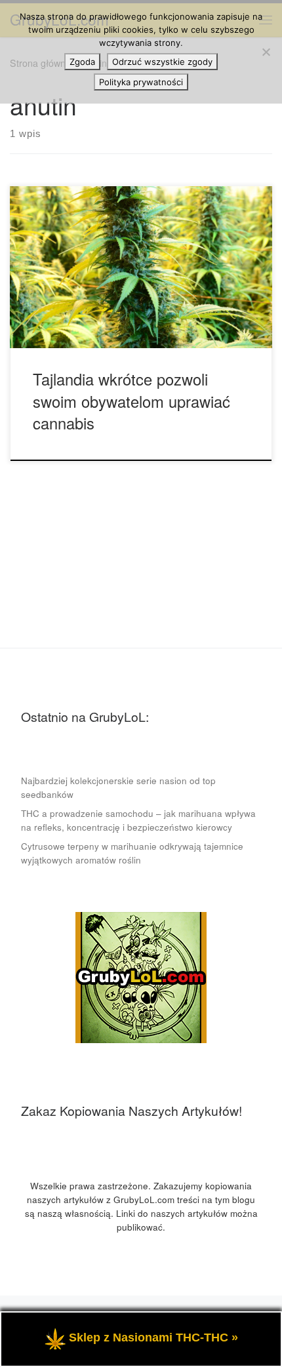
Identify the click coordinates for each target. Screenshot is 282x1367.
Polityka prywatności (141, 82)
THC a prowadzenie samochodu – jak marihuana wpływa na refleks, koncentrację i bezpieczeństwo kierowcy (138, 820)
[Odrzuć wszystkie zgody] (265, 51)
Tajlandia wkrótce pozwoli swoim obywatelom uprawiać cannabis (131, 401)
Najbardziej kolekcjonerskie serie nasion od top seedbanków (118, 787)
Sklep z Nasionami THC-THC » (153, 1337)
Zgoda (82, 61)
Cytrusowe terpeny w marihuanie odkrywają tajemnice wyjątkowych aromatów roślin (132, 853)
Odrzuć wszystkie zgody (162, 61)
